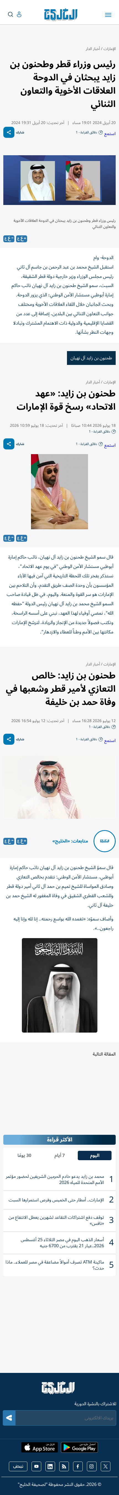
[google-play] (79, 1449)
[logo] (62, 15)
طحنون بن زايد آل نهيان (91, 358)
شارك (20, 132)
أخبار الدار (93, 49)
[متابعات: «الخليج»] (105, 841)
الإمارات (110, 49)
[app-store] (39, 1449)
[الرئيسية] (59, 1390)
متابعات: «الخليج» (70, 841)
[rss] (64, 1466)
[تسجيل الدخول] (15, 14)
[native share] (8, 132)
